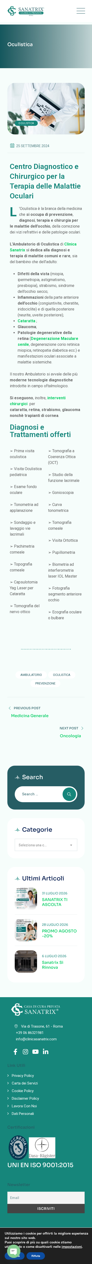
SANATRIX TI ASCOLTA (54, 902)
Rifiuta (35, 1256)
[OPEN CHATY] (13, 1251)
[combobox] (46, 845)
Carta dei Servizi (25, 1083)
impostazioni (72, 1247)
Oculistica (26, 123)
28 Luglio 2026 (55, 925)
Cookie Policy (23, 1091)
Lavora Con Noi (24, 1106)
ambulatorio (31, 675)
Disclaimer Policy (25, 1098)
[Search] (69, 794)
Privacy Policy (23, 1075)
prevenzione (45, 683)
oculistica (61, 675)
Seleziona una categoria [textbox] (36, 845)
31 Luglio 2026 (54, 893)
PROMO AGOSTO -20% (59, 934)
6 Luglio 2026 (54, 956)
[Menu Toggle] (80, 11)
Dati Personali (23, 1113)
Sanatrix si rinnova (52, 965)
